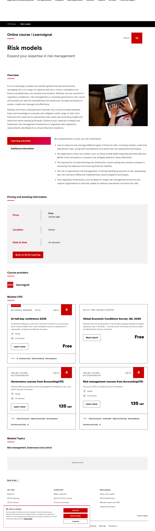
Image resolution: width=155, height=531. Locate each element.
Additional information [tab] (22, 148)
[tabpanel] (101, 162)
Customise (75, 521)
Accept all (75, 510)
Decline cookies (75, 516)
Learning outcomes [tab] (21, 141)
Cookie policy (28, 519)
